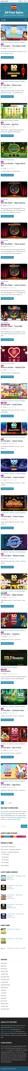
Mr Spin (4, 48)
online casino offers (6, 813)
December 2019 (5, 1009)
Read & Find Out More (7, 57)
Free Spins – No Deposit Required (10, 852)
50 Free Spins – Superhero (10, 634)
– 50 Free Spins (5, 860)
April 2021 (3, 966)
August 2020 (4, 987)
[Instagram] (26, 1)
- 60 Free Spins (4, 437)
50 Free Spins (14, 12)
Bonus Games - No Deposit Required (10, 120)
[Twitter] (23, 1)
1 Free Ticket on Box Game (7, 159)
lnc (15, 836)
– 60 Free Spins (5, 862)
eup (5, 836)
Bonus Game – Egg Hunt (9, 124)
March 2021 (4, 969)
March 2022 (4, 963)
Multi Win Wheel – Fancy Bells (11, 326)
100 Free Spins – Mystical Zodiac (12, 556)
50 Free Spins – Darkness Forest (12, 710)
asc (2, 836)
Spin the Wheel (4, 199)
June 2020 (3, 993)
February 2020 (4, 1003)
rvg (5, 324)
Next (10, 803)
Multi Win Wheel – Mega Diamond (13, 203)
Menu (4, 20)
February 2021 (4, 971)
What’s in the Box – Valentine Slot (13, 367)
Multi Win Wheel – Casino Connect (13, 285)
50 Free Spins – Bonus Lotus (11, 85)
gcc (2, 593)
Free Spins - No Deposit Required (17, 42)
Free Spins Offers (15, 819)
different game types (18, 1027)
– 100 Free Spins (5, 854)
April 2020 (3, 998)
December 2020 (5, 977)
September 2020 (5, 985)
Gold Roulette (5, 671)
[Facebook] (19, 1)
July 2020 (3, 990)
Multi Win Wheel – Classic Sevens (13, 244)
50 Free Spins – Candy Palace (11, 404)
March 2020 (4, 1001)
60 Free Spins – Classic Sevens (12, 441)
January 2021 (4, 974)
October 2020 (4, 982)
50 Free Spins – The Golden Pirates (13, 46)
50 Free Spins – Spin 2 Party (11, 748)
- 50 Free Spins (4, 42)
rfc (18, 836)
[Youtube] (21, 1)
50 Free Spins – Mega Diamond (12, 595)
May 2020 (3, 995)
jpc (2, 44)
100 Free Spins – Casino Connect (12, 477)
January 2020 (4, 1006)
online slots (7, 1029)
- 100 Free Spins (4, 473)
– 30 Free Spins (5, 857)
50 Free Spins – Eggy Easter (10, 785)
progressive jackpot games (8, 1031)
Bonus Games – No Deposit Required (11, 849)
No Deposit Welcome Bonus (18, 817)
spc (8, 324)
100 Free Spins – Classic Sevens (12, 516)
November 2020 (5, 979)
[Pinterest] (25, 1)
